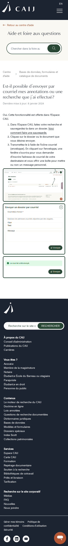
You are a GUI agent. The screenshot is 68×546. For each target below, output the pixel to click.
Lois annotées (12, 410)
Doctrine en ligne (13, 406)
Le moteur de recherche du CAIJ (22, 402)
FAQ (6, 499)
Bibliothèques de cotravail (18, 473)
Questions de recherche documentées (26, 414)
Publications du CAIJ (16, 345)
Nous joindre (11, 508)
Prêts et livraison (13, 477)
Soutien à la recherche (16, 469)
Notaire (8, 372)
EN (61, 3)
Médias (8, 495)
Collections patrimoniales (18, 439)
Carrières (9, 349)
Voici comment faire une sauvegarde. (32, 130)
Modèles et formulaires (17, 427)
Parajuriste (10, 380)
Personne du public (15, 388)
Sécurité (8, 529)
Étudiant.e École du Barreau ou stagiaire (27, 376)
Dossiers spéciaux (14, 431)
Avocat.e (8, 364)
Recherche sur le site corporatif (22, 491)
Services (9, 449)
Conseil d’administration (18, 341)
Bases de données (14, 422)
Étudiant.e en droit (14, 384)
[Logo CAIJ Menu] (18, 7)
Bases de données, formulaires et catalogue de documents (38, 74)
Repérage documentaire (17, 465)
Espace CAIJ (11, 453)
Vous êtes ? (10, 359)
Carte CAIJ (10, 457)
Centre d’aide (7, 74)
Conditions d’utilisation (34, 525)
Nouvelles (9, 504)
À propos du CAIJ (14, 337)
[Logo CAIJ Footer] (8, 309)
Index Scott (10, 435)
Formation (10, 461)
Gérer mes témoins (14, 521)
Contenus (9, 398)
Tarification (10, 481)
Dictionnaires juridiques (17, 418)
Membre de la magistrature (19, 368)
